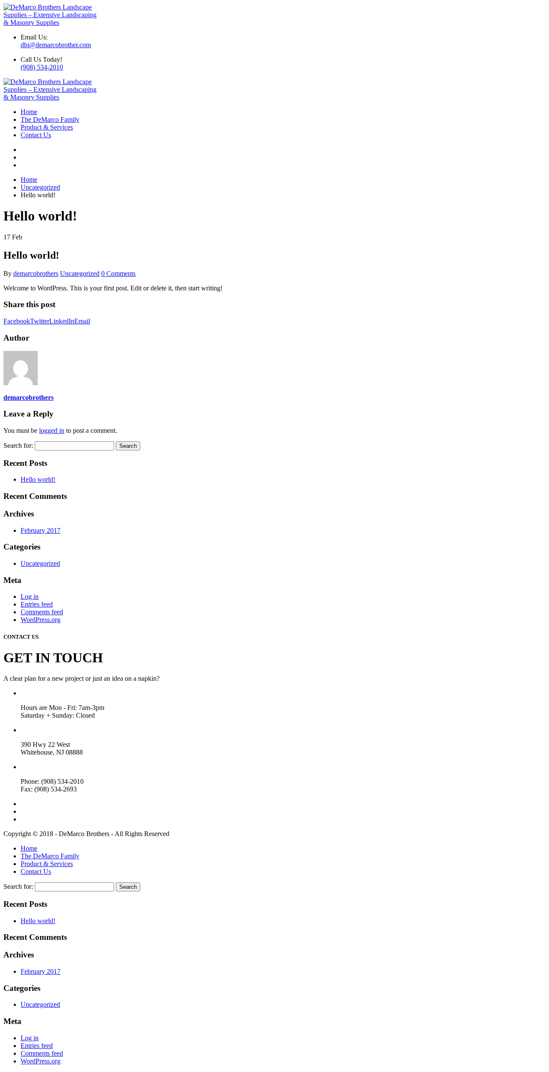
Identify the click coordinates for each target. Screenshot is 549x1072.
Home (29, 111)
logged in (51, 430)
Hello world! (38, 479)
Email (82, 321)
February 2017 (40, 530)
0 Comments (118, 273)
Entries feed (37, 604)
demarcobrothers (35, 273)
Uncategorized (80, 273)
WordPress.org (40, 619)
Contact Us (36, 135)
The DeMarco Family (50, 119)
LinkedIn (61, 321)
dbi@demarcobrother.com (56, 44)
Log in (30, 596)
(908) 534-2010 (42, 67)
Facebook (16, 321)
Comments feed (42, 612)
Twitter (39, 321)
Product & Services (47, 127)
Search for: (18, 445)
